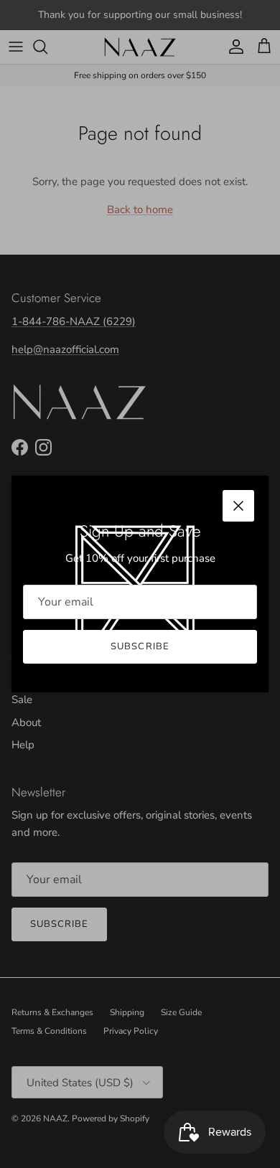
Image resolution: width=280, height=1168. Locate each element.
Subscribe (140, 646)
